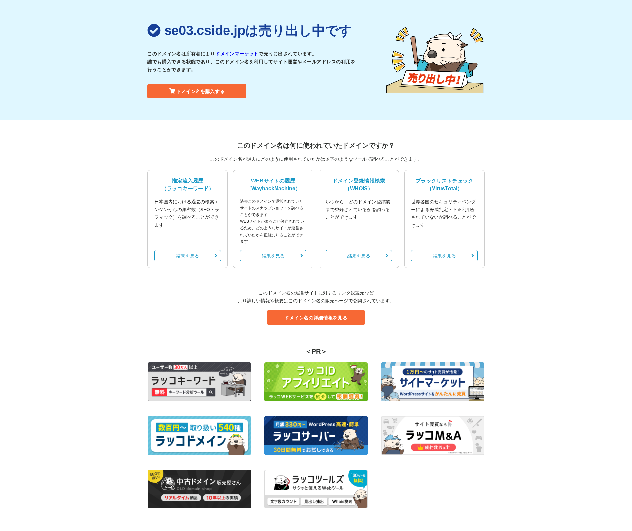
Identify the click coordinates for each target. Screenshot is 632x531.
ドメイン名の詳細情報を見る (315, 317)
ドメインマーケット (237, 53)
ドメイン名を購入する (200, 91)
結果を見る (187, 255)
